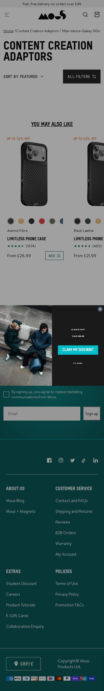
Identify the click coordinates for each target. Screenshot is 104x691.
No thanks (77, 363)
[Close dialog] (100, 309)
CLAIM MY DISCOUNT (78, 350)
